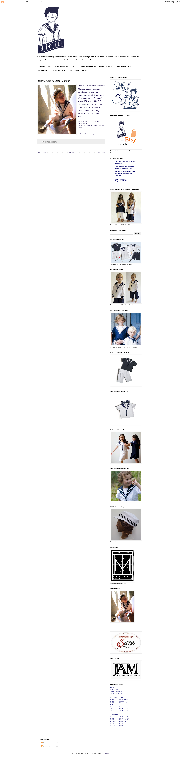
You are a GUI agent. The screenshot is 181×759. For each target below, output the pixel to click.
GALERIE (41, 66)
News (49, 66)
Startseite (71, 152)
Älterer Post (101, 152)
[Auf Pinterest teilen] (56, 142)
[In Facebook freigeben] (53, 142)
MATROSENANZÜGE (62, 66)
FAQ (70, 70)
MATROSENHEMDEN (123, 66)
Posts (44, 743)
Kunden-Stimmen (43, 70)
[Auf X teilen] (51, 142)
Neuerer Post (42, 152)
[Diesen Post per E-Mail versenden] (46, 142)
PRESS (75, 66)
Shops (77, 70)
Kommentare (46, 746)
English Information (59, 70)
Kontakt (84, 70)
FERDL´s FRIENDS (105, 66)
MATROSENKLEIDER (88, 66)
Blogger (106, 753)
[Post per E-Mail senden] (42, 141)
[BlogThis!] (49, 142)
